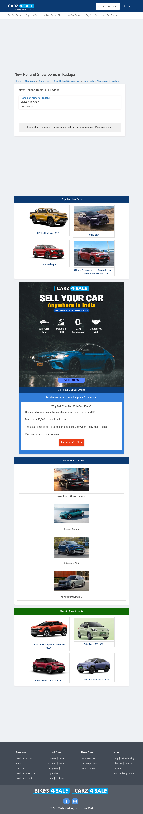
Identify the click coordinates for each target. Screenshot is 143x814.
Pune (61, 758)
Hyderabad (53, 773)
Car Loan (20, 768)
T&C (116, 773)
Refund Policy (127, 758)
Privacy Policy (127, 773)
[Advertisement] (71, 44)
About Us (118, 763)
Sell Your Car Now (71, 442)
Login (129, 6)
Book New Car (88, 758)
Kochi (61, 763)
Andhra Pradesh (107, 6)
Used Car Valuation (25, 778)
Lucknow (60, 778)
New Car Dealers (110, 15)
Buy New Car (92, 15)
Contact (129, 763)
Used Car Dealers (74, 15)
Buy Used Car (31, 15)
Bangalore (53, 768)
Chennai (52, 763)
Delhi (50, 778)
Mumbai (52, 758)
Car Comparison (89, 763)
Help (116, 758)
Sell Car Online (15, 15)
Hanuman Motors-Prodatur (35, 98)
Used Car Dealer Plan (52, 15)
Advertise (118, 768)
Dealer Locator (88, 768)
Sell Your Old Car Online (71, 390)
